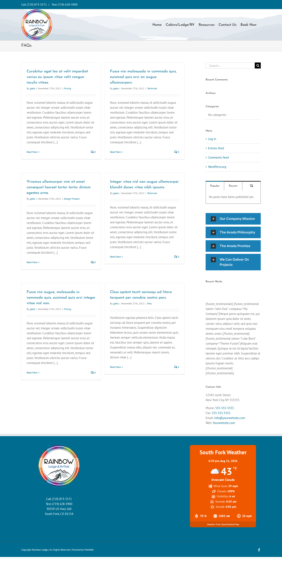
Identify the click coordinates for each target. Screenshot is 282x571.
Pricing (67, 88)
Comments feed (218, 157)
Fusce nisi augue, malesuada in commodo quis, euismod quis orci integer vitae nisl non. (61, 297)
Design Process (71, 198)
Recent (233, 186)
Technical (152, 88)
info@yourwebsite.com (229, 418)
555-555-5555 (224, 408)
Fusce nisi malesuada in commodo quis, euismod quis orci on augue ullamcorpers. (143, 77)
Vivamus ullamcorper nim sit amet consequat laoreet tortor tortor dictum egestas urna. (59, 187)
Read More (32, 151)
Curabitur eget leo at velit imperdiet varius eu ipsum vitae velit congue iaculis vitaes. (57, 77)
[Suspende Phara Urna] (207, 290)
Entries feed (216, 148)
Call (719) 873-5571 (34, 4)
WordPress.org (217, 167)
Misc (149, 303)
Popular (215, 186)
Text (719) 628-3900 (65, 4)
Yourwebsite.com (224, 423)
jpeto (32, 88)
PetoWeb (89, 549)
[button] (233, 219)
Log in (212, 139)
